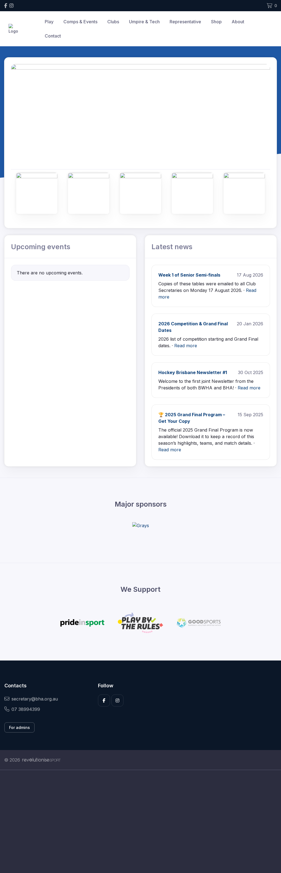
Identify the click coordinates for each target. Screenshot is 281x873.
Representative (185, 21)
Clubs (113, 21)
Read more (185, 345)
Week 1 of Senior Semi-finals (189, 275)
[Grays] (140, 525)
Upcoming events (40, 247)
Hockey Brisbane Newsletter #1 (192, 372)
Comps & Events (80, 21)
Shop (216, 21)
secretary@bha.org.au (35, 699)
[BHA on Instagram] (11, 5)
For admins (19, 727)
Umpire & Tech (144, 21)
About (238, 21)
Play (49, 21)
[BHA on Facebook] (5, 5)
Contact (53, 36)
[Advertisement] (140, 821)
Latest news (171, 247)
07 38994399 (26, 709)
